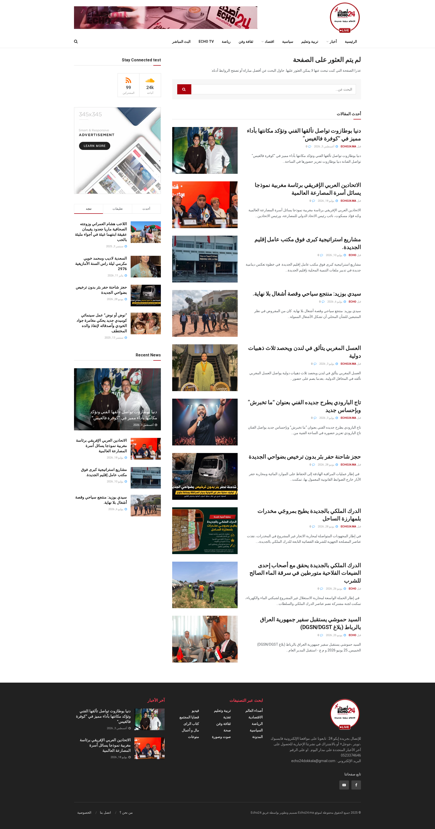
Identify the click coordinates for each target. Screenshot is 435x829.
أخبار (333, 41)
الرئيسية (351, 41)
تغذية (227, 717)
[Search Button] (184, 89)
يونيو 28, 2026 (326, 464)
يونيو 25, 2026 (334, 635)
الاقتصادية (255, 717)
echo (352, 255)
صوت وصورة (221, 737)
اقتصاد (269, 41)
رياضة (226, 41)
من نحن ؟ (126, 812)
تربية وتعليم (309, 41)
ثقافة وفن (246, 41)
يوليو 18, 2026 (326, 200)
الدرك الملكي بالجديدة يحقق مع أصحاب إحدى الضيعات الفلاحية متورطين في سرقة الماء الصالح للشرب (305, 573)
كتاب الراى (191, 724)
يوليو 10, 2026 (334, 255)
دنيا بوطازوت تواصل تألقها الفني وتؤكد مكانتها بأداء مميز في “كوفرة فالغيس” (103, 716)
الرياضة (257, 724)
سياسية (287, 41)
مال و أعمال (190, 730)
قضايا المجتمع (189, 717)
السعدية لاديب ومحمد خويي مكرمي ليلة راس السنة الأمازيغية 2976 (101, 263)
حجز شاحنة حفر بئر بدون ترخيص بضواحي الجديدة (305, 456)
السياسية (256, 730)
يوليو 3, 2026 (327, 363)
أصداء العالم (254, 711)
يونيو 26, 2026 (334, 588)
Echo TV (206, 41)
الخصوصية (84, 812)
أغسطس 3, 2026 (324, 146)
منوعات (193, 737)
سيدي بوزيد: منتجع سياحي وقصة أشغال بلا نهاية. (307, 294)
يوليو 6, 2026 (335, 301)
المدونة (257, 737)
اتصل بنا (105, 812)
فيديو (195, 711)
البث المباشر (181, 41)
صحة (227, 730)
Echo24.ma (348, 146)
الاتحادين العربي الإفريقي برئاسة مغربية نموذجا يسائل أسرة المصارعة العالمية (101, 445)
